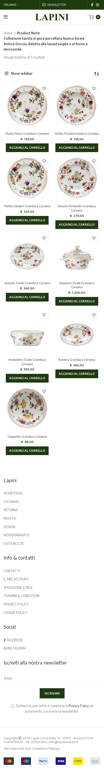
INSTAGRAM (16, 648)
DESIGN (9, 527)
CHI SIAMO (11, 502)
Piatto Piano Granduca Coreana (27, 133)
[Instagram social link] (97, 5)
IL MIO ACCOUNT (16, 579)
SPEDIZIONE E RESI (18, 587)
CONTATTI (12, 571)
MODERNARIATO (17, 535)
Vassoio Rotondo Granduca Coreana (77, 208)
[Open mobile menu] (5, 17)
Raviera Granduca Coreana (77, 360)
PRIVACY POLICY (16, 604)
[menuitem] (11, 5)
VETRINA (11, 510)
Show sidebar (22, 73)
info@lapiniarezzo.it (63, 742)
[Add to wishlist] (44, 88)
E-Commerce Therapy (44, 748)
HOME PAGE (13, 493)
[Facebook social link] (92, 5)
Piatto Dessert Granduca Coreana (27, 206)
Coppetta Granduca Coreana (27, 436)
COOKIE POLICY (15, 613)
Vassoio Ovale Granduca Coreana (27, 283)
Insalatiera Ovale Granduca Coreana (27, 362)
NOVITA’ (10, 518)
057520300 (39, 742)
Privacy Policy (79, 706)
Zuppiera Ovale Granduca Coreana (77, 285)
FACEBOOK (14, 640)
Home (8, 33)
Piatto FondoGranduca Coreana (77, 133)
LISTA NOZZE (14, 543)
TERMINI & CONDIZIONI (21, 596)
